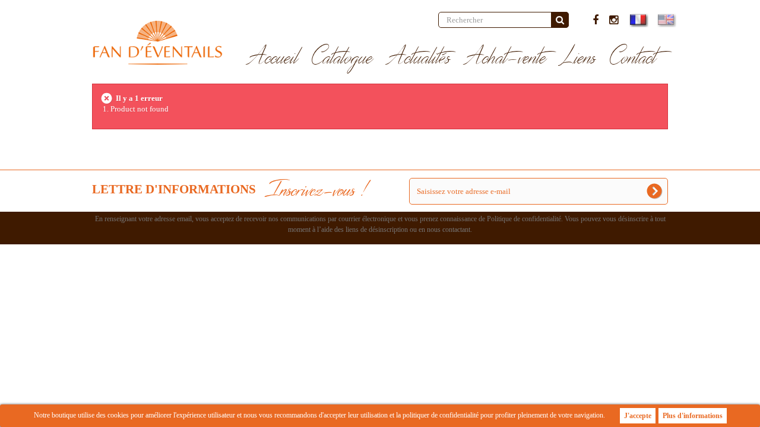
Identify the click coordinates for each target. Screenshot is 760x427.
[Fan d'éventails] (157, 43)
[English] (665, 19)
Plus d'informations (693, 416)
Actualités (419, 58)
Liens (578, 58)
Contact (633, 58)
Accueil (273, 58)
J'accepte (637, 416)
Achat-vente (505, 58)
